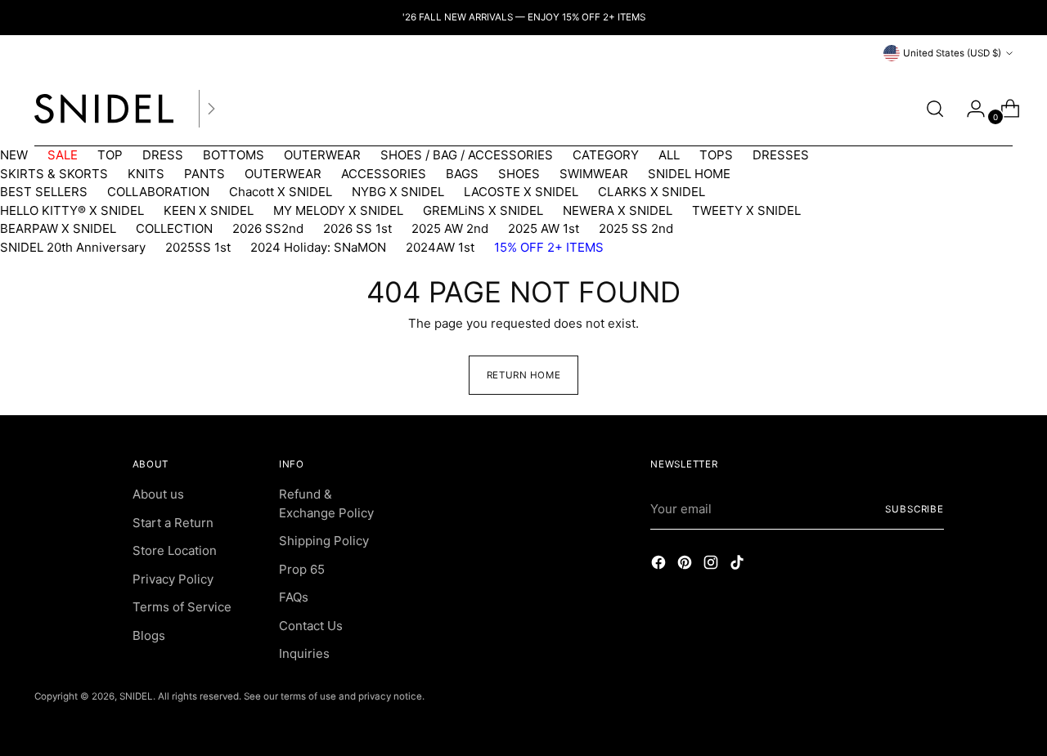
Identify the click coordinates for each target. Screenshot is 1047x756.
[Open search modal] (935, 108)
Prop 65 (302, 569)
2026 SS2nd (267, 228)
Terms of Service (182, 607)
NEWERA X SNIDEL (617, 210)
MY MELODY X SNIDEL (338, 210)
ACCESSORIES (383, 173)
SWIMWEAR (593, 173)
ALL (669, 155)
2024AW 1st (440, 247)
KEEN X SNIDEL (209, 210)
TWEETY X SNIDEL (746, 210)
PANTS (204, 173)
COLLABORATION (158, 191)
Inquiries (304, 653)
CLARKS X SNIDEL (651, 191)
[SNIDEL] (103, 108)
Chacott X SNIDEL (280, 191)
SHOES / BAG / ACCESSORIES (466, 155)
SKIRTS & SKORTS (54, 173)
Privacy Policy (173, 579)
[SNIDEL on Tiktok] (738, 565)
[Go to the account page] (969, 108)
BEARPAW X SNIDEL (58, 228)
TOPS (716, 155)
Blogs (149, 635)
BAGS (462, 173)
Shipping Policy (324, 540)
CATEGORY (606, 155)
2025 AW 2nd (449, 228)
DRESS (162, 155)
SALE (62, 155)
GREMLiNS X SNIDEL (483, 210)
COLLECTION (174, 228)
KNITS (146, 173)
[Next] (211, 108)
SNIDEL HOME (689, 173)
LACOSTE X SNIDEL (521, 191)
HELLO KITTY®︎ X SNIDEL (72, 210)
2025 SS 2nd (636, 228)
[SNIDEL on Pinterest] (686, 565)
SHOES (519, 173)
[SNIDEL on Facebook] (660, 565)
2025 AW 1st (543, 228)
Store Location (175, 550)
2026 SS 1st (357, 228)
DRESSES (781, 155)
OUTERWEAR (322, 155)
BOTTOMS (233, 155)
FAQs (293, 597)
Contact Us (311, 625)
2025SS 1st (198, 247)
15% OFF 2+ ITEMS (549, 247)
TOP (110, 155)
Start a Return (173, 522)
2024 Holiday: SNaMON (318, 247)
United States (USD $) (952, 53)
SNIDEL (136, 696)
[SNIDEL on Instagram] (712, 565)
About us (158, 494)
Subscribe (914, 509)
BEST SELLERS (44, 191)
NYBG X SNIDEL (398, 191)
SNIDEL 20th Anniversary (73, 247)
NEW (14, 155)
